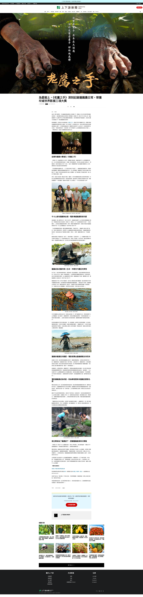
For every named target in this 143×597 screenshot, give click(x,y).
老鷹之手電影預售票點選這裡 (58, 468)
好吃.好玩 (73, 11)
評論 (93, 11)
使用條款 (50, 582)
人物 (81, 11)
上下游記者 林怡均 (65, 514)
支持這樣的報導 (71, 504)
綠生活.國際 (90, 11)
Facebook (94, 580)
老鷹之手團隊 (76, 471)
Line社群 (94, 576)
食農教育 (77, 11)
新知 (63, 11)
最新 (45, 11)
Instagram (94, 582)
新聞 (71, 576)
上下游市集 (12, 3)
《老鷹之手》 (70, 122)
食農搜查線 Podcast (71, 582)
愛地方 (66, 11)
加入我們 (50, 580)
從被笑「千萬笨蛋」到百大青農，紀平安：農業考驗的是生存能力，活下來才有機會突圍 (63, 537)
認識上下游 (24, 3)
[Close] (142, 586)
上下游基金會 (18, 3)
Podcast (97, 11)
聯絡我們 (50, 578)
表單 (65, 471)
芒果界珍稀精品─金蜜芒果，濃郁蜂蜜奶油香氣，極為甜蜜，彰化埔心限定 (79, 537)
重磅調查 (52, 11)
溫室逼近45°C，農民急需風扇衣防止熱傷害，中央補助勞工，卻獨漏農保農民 (46, 557)
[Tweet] (70, 106)
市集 (71, 578)
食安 (60, 11)
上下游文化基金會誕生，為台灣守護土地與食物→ (71, 1)
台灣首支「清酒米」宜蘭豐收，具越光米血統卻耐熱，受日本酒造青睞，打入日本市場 (79, 557)
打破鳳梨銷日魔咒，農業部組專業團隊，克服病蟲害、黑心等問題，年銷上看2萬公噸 (96, 556)
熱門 (48, 11)
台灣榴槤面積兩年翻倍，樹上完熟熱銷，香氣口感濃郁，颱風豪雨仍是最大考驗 (46, 538)
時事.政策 (56, 11)
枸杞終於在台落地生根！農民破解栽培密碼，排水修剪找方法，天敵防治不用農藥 (96, 539)
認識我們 (50, 576)
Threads (94, 578)
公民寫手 (28, 3)
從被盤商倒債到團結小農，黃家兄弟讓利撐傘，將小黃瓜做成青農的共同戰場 (63, 556)
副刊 (71, 580)
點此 (81, 471)
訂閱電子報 (35, 3)
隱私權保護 (49, 584)
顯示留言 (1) (71, 565)
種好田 (69, 11)
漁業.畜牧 (84, 11)
